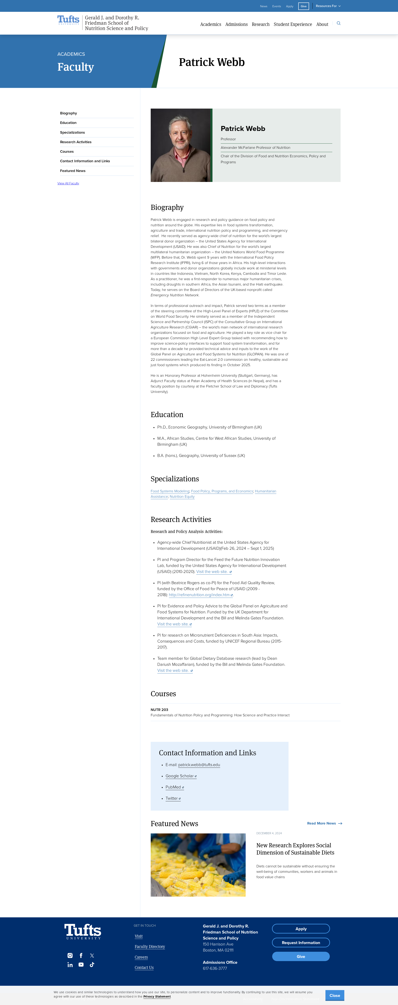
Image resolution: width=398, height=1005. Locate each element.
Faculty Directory (150, 946)
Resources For (326, 6)
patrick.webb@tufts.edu (199, 765)
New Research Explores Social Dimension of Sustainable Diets (295, 849)
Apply (289, 6)
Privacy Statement (157, 996)
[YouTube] (80, 964)
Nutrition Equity (182, 496)
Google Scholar (180, 776)
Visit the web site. (212, 571)
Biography (68, 113)
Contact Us (144, 967)
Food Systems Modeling (170, 491)
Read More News (321, 823)
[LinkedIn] (69, 964)
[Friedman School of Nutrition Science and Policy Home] (102, 23)
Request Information (301, 943)
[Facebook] (80, 955)
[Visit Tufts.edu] (82, 932)
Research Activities (76, 142)
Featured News (73, 170)
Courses (67, 151)
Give (304, 6)
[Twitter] (92, 955)
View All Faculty (68, 183)
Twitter (172, 798)
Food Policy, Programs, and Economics (222, 491)
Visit (139, 936)
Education (68, 123)
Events (276, 6)
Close (335, 995)
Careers (141, 957)
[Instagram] (69, 955)
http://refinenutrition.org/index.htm (199, 595)
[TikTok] (92, 964)
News (263, 6)
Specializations (72, 132)
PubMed (173, 787)
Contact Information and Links (85, 161)
